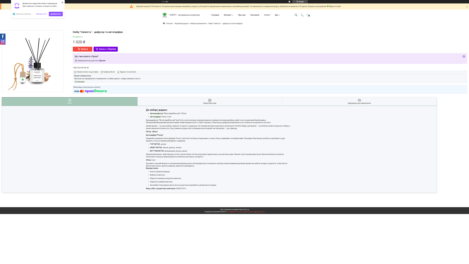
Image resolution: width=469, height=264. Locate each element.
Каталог (227, 15)
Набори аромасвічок (198, 23)
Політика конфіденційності (255, 212)
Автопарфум (155, 117)
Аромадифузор (156, 113)
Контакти (254, 15)
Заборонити (41, 14)
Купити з (103, 49)
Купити (84, 49)
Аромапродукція (181, 23)
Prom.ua (246, 209)
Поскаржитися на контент (236, 212)
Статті (267, 15)
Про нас (242, 15)
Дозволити (56, 14)
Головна (215, 15)
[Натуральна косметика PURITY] (165, 15)
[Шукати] (296, 15)
